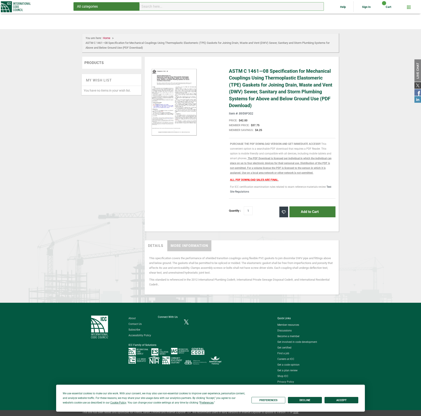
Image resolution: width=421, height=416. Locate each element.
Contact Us (135, 324)
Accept (341, 400)
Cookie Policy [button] (118, 402)
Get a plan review (287, 370)
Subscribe (134, 329)
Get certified (284, 347)
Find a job (283, 353)
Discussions (284, 330)
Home (107, 38)
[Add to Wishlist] (283, 212)
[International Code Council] (16, 6)
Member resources (288, 324)
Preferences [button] (207, 402)
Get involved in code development (297, 341)
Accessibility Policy (139, 335)
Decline (305, 400)
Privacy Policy (285, 381)
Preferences (268, 400)
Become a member (288, 336)
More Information (189, 246)
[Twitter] (186, 322)
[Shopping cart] (380, 8)
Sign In (366, 7)
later (295, 412)
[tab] (156, 245)
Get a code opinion (288, 364)
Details (155, 246)
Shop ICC (282, 376)
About (132, 318)
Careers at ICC (285, 359)
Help (343, 7)
